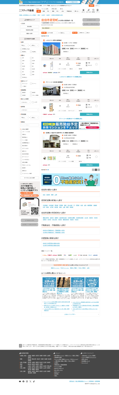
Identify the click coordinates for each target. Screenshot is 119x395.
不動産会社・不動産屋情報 (60, 364)
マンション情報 (58, 366)
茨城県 (45, 359)
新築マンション (55, 268)
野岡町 (61, 205)
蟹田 (67, 207)
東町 (65, 205)
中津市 (96, 217)
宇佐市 (76, 219)
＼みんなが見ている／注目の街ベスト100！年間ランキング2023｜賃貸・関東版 (92, 290)
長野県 (37, 362)
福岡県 (29, 371)
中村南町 (51, 205)
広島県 (29, 367)
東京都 (29, 359)
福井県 (48, 362)
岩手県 (37, 355)
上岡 (56, 194)
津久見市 (54, 219)
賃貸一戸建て (76, 355)
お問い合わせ (85, 359)
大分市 (86, 217)
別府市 (91, 217)
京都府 (37, 366)
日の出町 (70, 205)
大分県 (44, 371)
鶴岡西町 (89, 205)
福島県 (29, 357)
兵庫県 (33, 366)
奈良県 (44, 366)
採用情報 (97, 381)
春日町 (56, 207)
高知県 (37, 369)
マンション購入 (58, 359)
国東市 (56, 217)
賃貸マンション (60, 355)
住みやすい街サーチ (59, 368)
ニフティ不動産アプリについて (89, 357)
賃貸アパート (68, 355)
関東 (21, 359)
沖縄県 (34, 372)
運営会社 (71, 381)
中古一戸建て (82, 268)
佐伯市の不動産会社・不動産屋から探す (54, 230)
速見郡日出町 (63, 217)
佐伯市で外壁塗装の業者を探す (51, 243)
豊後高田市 (66, 219)
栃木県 (49, 359)
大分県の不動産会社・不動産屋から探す (54, 232)
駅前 (47, 207)
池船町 (95, 205)
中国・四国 (22, 367)
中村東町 (45, 205)
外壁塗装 (56, 373)
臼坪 (44, 207)
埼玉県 (38, 359)
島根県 (41, 367)
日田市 (45, 219)
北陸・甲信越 (23, 362)
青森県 (33, 355)
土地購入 (56, 362)
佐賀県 (33, 371)
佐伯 (44, 194)
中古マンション (65, 268)
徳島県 (48, 367)
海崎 (52, 194)
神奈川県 (34, 359)
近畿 (21, 366)
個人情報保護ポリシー (82, 381)
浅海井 (48, 194)
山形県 (48, 355)
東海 (21, 364)
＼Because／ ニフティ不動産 (88, 355)
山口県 (44, 367)
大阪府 (29, 366)
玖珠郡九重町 (71, 217)
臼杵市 (49, 219)
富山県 (41, 362)
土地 (88, 268)
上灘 (64, 207)
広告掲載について (86, 361)
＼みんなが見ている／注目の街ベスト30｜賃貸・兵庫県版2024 (49, 290)
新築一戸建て (73, 268)
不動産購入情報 (58, 357)
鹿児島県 (30, 372)
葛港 (60, 207)
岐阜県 (33, 364)
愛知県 (29, 364)
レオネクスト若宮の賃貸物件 (54, 40)
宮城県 (41, 355)
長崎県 (37, 371)
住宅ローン (57, 372)
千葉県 (42, 359)
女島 (85, 205)
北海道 (29, 355)
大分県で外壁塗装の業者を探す (51, 245)
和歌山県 (49, 366)
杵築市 (72, 219)
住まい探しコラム (58, 370)
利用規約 (91, 381)
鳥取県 (37, 367)
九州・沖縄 (22, 371)
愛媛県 (33, 369)
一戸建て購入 (57, 361)
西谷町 (56, 205)
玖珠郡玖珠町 (79, 217)
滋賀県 (41, 366)
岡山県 (33, 367)
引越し (55, 375)
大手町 (51, 207)
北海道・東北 (23, 355)
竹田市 (60, 219)
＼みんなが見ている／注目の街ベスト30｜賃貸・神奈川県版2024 (77, 290)
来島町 (71, 207)
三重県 (41, 364)
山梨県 (33, 362)
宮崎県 (48, 371)
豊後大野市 (46, 217)
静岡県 (37, 364)
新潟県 (29, 362)
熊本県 (41, 371)
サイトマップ (85, 362)
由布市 (52, 217)
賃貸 (55, 355)
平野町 (77, 205)
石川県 (44, 362)
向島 (81, 205)
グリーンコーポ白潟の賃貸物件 (54, 82)
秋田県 (44, 355)
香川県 (29, 369)
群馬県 (29, 360)
